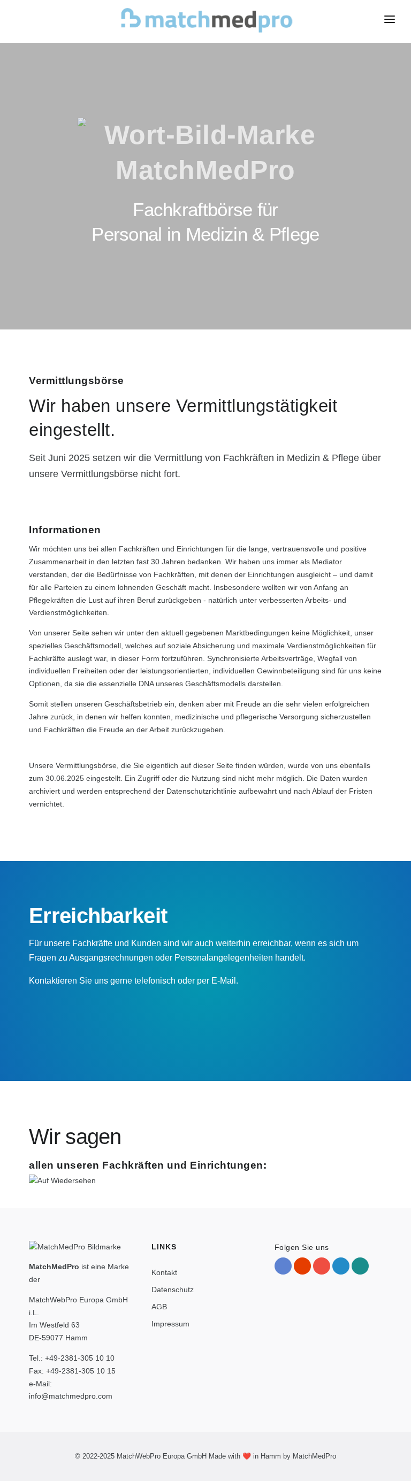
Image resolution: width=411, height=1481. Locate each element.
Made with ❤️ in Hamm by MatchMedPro (272, 1456)
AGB (159, 1306)
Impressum (170, 1323)
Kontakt (164, 1272)
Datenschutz (172, 1289)
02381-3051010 (100, 1014)
